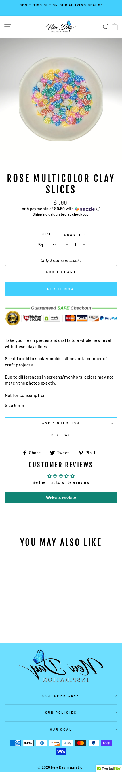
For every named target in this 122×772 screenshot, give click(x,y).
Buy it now (61, 289)
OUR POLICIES (61, 712)
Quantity (75, 234)
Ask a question (61, 423)
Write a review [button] (61, 497)
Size (47, 234)
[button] (61, 209)
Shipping (40, 214)
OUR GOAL (61, 729)
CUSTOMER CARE (61, 695)
